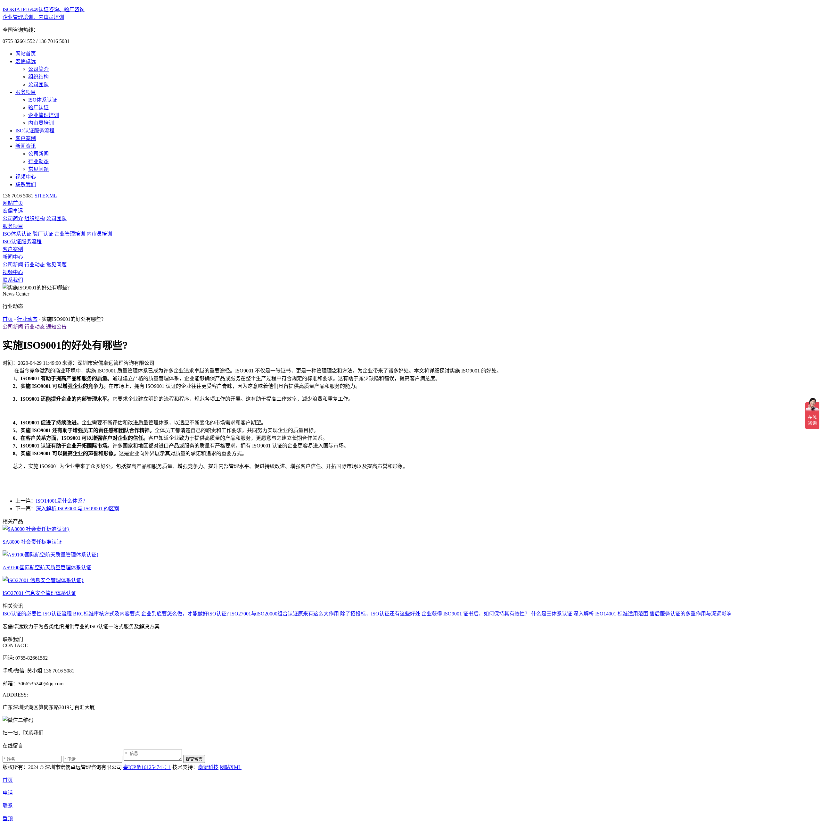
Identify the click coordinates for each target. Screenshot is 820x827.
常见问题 (38, 169)
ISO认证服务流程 (34, 130)
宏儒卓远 (25, 61)
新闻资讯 (25, 146)
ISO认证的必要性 (22, 613)
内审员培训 (41, 123)
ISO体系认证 (42, 100)
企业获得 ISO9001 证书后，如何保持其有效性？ (476, 613)
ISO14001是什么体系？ (62, 501)
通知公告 (56, 327)
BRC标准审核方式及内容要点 (106, 613)
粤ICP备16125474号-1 (147, 767)
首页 (8, 319)
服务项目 (25, 92)
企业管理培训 (43, 115)
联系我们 (25, 184)
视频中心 (25, 177)
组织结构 (38, 76)
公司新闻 (38, 153)
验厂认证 (38, 107)
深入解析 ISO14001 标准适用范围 (610, 613)
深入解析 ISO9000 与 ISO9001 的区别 (77, 508)
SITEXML (46, 195)
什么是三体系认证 (551, 613)
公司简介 (38, 69)
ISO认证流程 (57, 613)
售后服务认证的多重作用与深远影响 (691, 613)
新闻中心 (13, 257)
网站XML (231, 767)
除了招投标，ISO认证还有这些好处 (380, 613)
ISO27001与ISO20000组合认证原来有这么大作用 (284, 613)
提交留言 (194, 759)
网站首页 (25, 53)
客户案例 (25, 138)
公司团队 (38, 84)
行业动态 (38, 161)
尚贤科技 (208, 767)
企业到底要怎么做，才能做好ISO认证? (185, 613)
